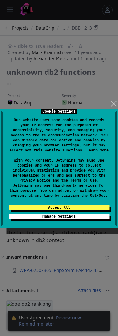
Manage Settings (59, 216)
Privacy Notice (35, 180)
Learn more (98, 150)
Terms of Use (83, 180)
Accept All (59, 207)
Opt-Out (97, 195)
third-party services (75, 185)
